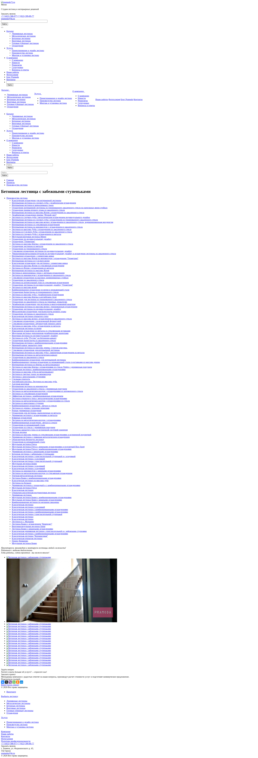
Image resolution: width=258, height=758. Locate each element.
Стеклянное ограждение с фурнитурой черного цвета (36, 323)
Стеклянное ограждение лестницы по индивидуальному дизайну (42, 251)
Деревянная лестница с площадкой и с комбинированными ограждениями (46, 485)
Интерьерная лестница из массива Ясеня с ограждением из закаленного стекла (48, 212)
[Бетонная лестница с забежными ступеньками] (28, 557)
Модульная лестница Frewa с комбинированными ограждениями (41, 449)
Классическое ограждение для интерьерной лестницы (36, 200)
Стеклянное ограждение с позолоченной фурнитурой (36, 321)
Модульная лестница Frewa (24, 444)
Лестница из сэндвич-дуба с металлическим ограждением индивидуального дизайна (51, 217)
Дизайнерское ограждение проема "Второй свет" (34, 215)
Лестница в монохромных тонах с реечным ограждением (38, 273)
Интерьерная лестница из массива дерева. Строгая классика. (39, 348)
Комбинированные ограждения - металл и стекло (34, 422)
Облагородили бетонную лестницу (28, 439)
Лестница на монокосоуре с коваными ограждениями (36, 471)
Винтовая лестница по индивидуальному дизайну (35, 336)
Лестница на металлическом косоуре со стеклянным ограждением (42, 473)
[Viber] (10, 682)
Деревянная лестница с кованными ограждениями (35, 451)
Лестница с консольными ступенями (29, 377)
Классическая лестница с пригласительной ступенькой (37, 461)
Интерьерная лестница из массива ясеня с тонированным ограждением (44, 307)
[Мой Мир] (21, 682)
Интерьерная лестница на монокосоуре (30, 386)
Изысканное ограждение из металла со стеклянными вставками (41, 331)
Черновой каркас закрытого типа (27, 345)
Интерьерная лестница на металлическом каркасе (34, 355)
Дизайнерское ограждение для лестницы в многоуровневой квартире (44, 304)
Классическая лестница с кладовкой (28, 459)
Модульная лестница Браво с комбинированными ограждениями (41, 497)
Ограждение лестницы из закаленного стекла (33, 314)
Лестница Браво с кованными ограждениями (32, 529)
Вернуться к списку (10, 685)
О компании (12, 58)
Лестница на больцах (21, 483)
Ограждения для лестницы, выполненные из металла (36, 413)
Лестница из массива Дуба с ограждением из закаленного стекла (41, 229)
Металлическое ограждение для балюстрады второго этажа (39, 311)
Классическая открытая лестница (27, 538)
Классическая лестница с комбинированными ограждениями (40, 509)
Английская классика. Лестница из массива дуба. (34, 381)
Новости (16, 62)
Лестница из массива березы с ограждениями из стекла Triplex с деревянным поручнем (52, 367)
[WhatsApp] (14, 682)
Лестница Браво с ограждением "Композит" (32, 524)
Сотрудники (17, 67)
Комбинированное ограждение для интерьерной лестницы (39, 360)
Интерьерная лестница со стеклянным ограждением (36, 224)
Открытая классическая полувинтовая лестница (34, 492)
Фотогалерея (12, 75)
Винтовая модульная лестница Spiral (28, 526)
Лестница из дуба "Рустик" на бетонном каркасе (34, 338)
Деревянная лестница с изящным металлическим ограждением (41, 437)
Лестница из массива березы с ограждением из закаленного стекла (42, 244)
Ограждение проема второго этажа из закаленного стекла (38, 210)
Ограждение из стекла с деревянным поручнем (33, 427)
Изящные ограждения (22, 418)
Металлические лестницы (24, 36)
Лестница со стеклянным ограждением (30, 393)
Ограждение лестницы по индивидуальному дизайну (36, 309)
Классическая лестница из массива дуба (30, 480)
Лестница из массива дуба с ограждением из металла (36, 326)
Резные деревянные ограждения (26, 410)
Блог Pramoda (12, 77)
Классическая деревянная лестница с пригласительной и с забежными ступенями (49, 531)
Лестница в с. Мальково (23, 521)
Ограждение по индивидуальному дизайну (31, 239)
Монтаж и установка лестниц (25, 55)
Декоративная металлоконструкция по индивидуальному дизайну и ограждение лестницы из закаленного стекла (64, 253)
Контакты (10, 79)
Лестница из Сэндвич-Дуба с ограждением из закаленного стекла (42, 232)
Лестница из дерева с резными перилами (30, 408)
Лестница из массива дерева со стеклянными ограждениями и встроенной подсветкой (51, 435)
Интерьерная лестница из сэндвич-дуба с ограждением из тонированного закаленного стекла (55, 220)
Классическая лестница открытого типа (30, 316)
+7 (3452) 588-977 (9, 16)
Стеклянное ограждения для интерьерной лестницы (36, 350)
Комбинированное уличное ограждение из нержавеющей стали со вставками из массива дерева (56, 362)
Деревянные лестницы (22, 33)
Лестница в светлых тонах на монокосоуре (31, 374)
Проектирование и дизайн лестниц (28, 50)
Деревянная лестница (22, 495)
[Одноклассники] (17, 682)
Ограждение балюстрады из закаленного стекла (34, 340)
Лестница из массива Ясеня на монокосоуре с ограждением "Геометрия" (45, 258)
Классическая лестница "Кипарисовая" (30, 536)
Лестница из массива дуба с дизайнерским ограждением (38, 294)
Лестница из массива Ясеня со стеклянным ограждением (38, 266)
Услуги (9, 48)
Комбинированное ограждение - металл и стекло (34, 406)
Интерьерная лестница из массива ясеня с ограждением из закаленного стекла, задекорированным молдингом (62, 222)
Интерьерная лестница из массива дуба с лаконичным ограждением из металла (48, 352)
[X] (6, 682)
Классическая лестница (22, 490)
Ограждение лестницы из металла (27, 246)
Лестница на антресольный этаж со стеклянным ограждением (40, 282)
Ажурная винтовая (20, 384)
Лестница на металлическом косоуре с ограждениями (36, 420)
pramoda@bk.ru (8, 18)
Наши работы (12, 72)
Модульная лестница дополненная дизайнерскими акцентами (40, 333)
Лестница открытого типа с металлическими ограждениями (39, 398)
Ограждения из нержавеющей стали (28, 425)
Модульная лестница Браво (24, 463)
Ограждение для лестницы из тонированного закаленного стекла (42, 299)
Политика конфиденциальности (16, 741)
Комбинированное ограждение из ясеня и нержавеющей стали (40, 290)
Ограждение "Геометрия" (23, 241)
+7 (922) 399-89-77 (25, 16)
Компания (5, 731)
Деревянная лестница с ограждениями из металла (34, 415)
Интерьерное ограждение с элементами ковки (33, 256)
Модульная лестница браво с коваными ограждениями (37, 500)
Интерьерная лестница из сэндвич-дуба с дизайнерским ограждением (44, 203)
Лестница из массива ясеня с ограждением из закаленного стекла (42, 319)
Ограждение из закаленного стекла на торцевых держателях (39, 302)
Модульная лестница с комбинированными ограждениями (39, 369)
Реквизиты (17, 65)
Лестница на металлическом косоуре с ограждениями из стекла (41, 401)
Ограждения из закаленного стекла (28, 357)
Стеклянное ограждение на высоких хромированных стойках (40, 278)
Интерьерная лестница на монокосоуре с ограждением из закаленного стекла (47, 227)
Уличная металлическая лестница (27, 476)
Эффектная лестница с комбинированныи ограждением (37, 396)
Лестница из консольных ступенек (28, 403)
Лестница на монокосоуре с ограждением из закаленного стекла (41, 275)
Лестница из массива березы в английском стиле (34, 297)
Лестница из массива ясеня (24, 287)
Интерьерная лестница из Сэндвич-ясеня (30, 261)
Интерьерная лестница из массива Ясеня (30, 270)
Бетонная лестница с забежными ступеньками (33, 454)
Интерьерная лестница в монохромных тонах (33, 205)
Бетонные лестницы (21, 38)
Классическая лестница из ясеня (26, 328)
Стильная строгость (21, 379)
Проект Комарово (20, 541)
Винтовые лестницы (21, 41)
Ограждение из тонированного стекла (29, 249)
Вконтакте (11, 692)
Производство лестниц (22, 53)
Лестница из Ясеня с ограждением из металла (33, 268)
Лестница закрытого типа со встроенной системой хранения (40, 430)
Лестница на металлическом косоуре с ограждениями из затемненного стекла (47, 391)
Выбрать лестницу (9, 696)
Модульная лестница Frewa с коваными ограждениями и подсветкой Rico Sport (48, 447)
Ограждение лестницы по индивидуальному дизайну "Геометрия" (42, 285)
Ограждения (17, 46)
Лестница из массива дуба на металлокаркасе (32, 372)
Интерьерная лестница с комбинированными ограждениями (39, 343)
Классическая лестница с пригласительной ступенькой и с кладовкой (44, 456)
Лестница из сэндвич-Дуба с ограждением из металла (36, 234)
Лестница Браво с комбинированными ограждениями (36, 478)
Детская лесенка (19, 432)
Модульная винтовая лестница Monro (29, 237)
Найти (4, 24)
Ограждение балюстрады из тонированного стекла (35, 292)
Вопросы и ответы (20, 70)
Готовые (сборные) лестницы (25, 43)
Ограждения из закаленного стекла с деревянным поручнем (39, 389)
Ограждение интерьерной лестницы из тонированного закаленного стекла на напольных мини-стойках (60, 208)
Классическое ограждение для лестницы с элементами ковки (40, 263)
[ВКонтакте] (2, 682)
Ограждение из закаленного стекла (28, 280)
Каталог (10, 31)
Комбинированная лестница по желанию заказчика (35, 502)
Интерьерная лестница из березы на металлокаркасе (36, 365)
